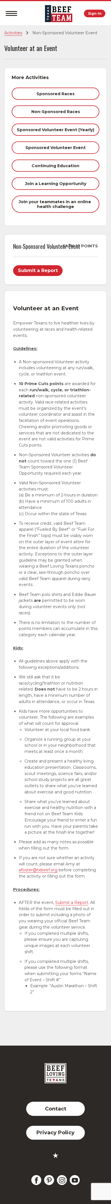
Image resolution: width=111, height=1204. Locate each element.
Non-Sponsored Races (55, 111)
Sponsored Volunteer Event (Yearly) (55, 129)
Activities (13, 32)
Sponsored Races (55, 93)
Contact (55, 1109)
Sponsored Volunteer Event (55, 147)
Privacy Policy (55, 1132)
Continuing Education (55, 165)
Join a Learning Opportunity (55, 183)
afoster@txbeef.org (38, 869)
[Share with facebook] (36, 1180)
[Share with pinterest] (49, 1180)
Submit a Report (38, 270)
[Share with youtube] (75, 1180)
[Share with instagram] (62, 1180)
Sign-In (95, 13)
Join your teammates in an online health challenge (55, 204)
